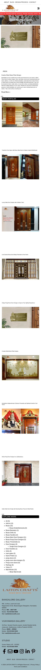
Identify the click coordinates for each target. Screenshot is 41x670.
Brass (8, 526)
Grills (7, 551)
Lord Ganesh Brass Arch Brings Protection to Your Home (15, 254)
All (7, 521)
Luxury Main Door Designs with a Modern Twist (13, 202)
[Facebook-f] (4, 651)
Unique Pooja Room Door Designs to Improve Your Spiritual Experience (18, 302)
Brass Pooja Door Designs (15, 539)
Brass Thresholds (12, 542)
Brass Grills (10, 532)
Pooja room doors (12, 562)
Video (8, 567)
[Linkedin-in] (27, 651)
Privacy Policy (35, 664)
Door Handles (10, 549)
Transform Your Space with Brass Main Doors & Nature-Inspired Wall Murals (19, 150)
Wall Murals (10, 569)
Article (8, 523)
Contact (32, 2)
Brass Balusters (11, 530)
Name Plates (10, 556)
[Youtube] (16, 651)
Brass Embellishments (17, 528)
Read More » (5, 92)
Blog (12, 2)
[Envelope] (10, 651)
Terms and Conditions (20, 666)
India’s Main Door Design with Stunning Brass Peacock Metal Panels (17, 508)
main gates (9, 553)
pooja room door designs (14, 560)
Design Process (21, 2)
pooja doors (10, 558)
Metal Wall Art (14, 572)
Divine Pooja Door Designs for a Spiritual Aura (12, 456)
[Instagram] (21, 651)
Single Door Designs (17, 546)
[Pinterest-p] (33, 651)
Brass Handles (11, 535)
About (6, 2)
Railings (8, 565)
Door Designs (10, 544)
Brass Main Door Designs (14, 537)
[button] (38, 8)
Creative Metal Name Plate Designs (11, 75)
